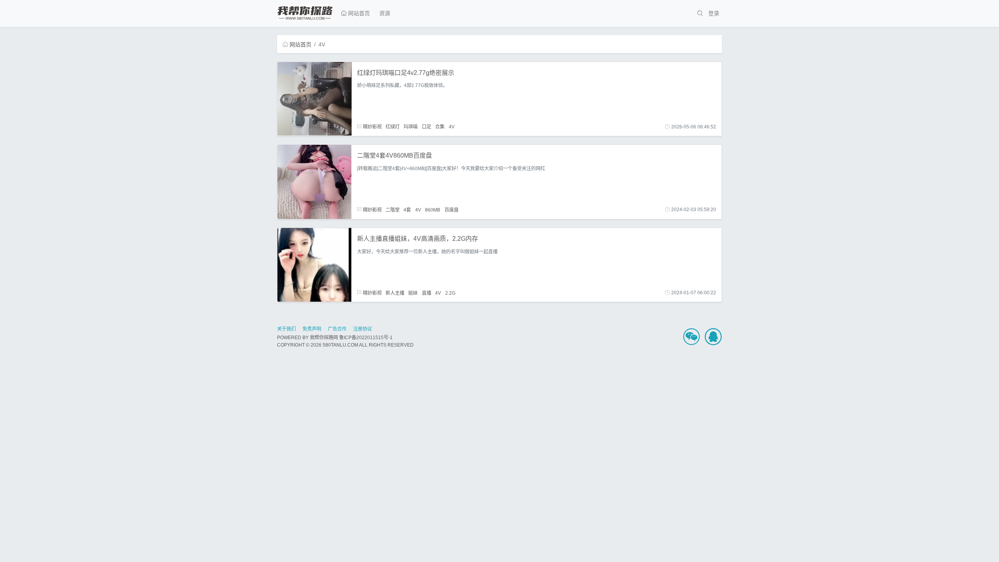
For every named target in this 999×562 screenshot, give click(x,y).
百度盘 (451, 209)
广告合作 (337, 329)
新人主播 (395, 292)
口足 (426, 127)
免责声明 (311, 329)
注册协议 (362, 329)
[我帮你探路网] (305, 11)
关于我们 (286, 329)
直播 (426, 292)
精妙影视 (372, 127)
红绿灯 (393, 127)
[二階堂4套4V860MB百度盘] (314, 181)
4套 (407, 209)
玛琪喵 (411, 127)
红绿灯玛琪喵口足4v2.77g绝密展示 (405, 72)
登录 (713, 13)
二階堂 (393, 209)
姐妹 (413, 292)
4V (452, 127)
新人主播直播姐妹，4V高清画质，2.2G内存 (417, 238)
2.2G (450, 292)
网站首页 (358, 13)
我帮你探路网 (324, 337)
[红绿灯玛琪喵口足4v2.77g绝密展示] (314, 98)
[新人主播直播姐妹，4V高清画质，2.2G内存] (314, 264)
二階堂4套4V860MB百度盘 (394, 155)
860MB (432, 209)
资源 (384, 13)
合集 (439, 127)
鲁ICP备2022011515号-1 (366, 337)
